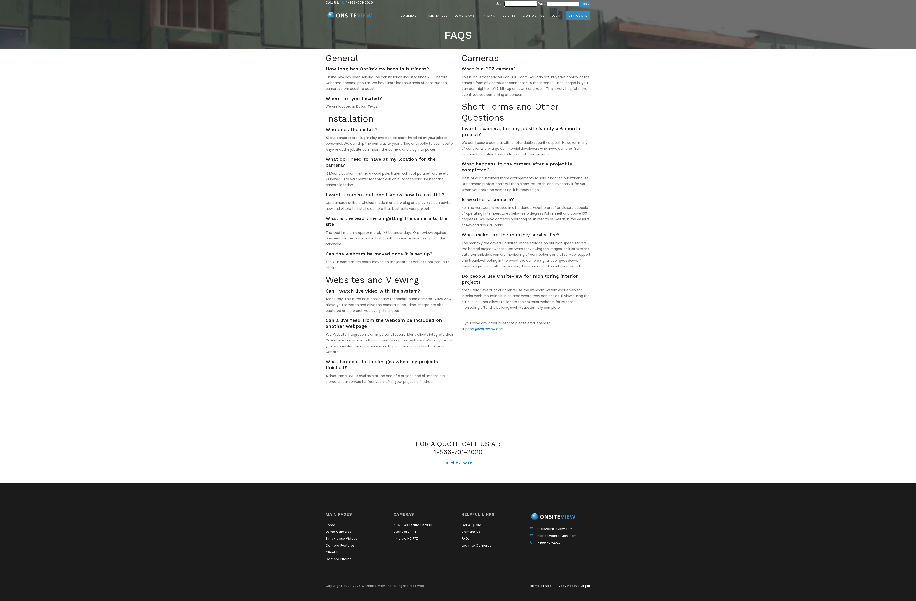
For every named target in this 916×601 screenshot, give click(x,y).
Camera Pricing (339, 559)
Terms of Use (540, 586)
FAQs (466, 539)
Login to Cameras (477, 545)
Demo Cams (465, 16)
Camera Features (340, 545)
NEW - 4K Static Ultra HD (413, 525)
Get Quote (577, 16)
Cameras (409, 16)
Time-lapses (437, 16)
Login (557, 16)
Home (330, 525)
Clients (509, 16)
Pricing (489, 16)
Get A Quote (471, 525)
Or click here (458, 463)
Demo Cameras (339, 532)
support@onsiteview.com (483, 328)
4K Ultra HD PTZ (406, 539)
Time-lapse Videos (341, 539)
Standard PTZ (405, 532)
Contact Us (534, 16)
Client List (334, 552)
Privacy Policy (566, 586)
